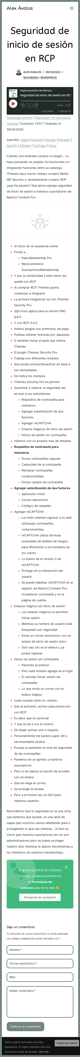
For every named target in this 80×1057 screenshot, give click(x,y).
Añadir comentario (22, 990)
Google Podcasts (58, 140)
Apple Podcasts (32, 140)
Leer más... (45, 1051)
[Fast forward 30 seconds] (36, 105)
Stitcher (25, 145)
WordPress (48, 77)
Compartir (64, 111)
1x (29, 105)
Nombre (15, 950)
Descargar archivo (20, 117)
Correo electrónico (22, 963)
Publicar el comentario (25, 1026)
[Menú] (71, 8)
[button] (66, 866)
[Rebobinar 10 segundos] (23, 105)
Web (12, 977)
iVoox (52, 145)
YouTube (39, 145)
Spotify (12, 145)
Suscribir (47, 111)
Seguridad (30, 77)
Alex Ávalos (20, 8)
